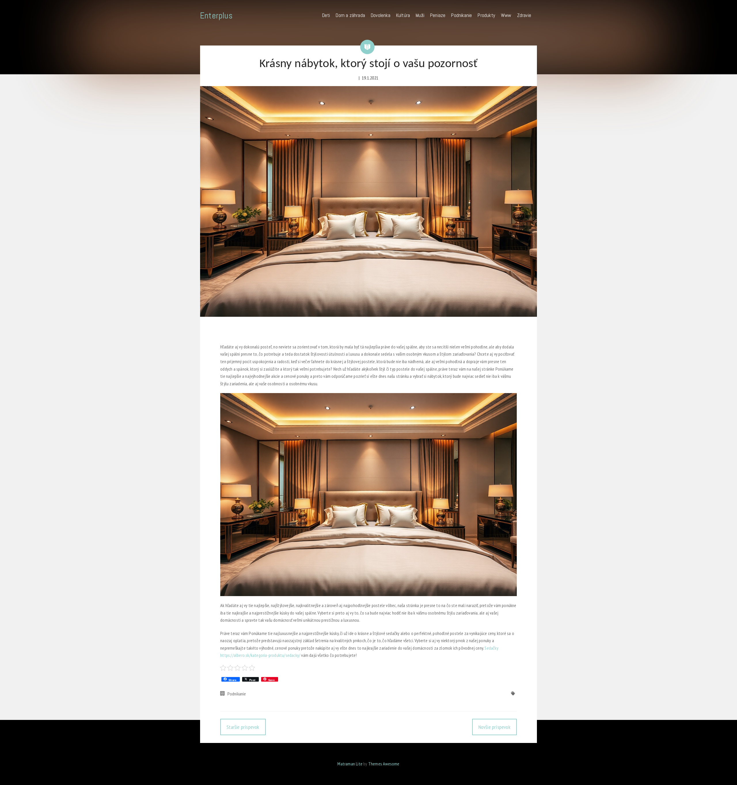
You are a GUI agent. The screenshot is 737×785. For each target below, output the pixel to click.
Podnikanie (461, 15)
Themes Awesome (384, 764)
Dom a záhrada (350, 15)
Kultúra (403, 15)
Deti (326, 15)
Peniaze (437, 15)
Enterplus (216, 15)
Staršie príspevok (243, 727)
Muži (420, 15)
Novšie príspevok (494, 727)
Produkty (486, 15)
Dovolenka (380, 15)
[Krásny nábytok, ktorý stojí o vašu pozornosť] (368, 201)
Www (506, 15)
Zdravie (524, 15)
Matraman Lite (349, 764)
